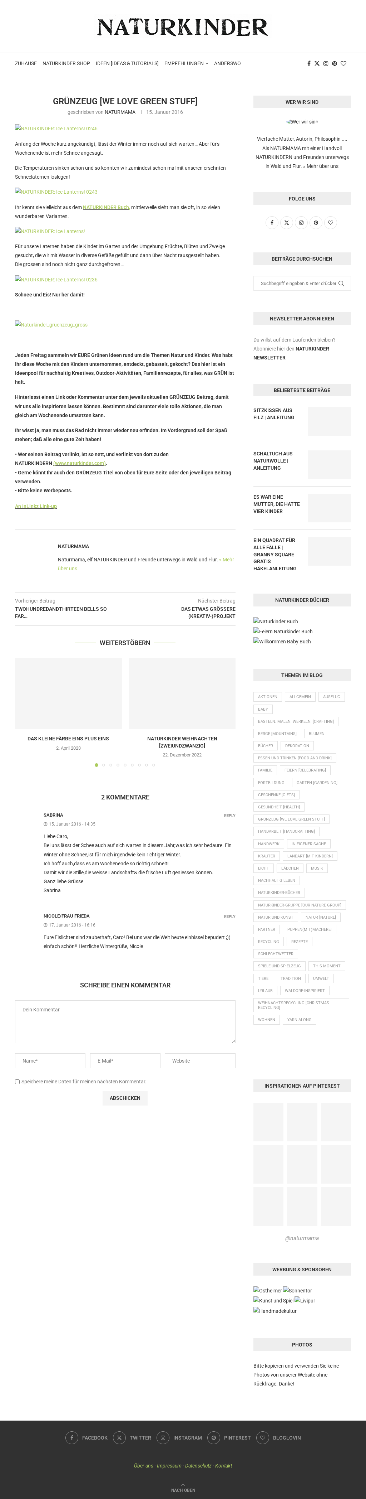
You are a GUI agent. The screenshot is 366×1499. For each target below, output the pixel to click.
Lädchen (290, 868)
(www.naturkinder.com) (79, 463)
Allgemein (300, 697)
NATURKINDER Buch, (106, 207)
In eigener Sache (309, 844)
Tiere (263, 978)
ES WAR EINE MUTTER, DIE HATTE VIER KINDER (276, 504)
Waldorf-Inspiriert (305, 990)
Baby (263, 709)
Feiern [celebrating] (305, 770)
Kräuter (266, 856)
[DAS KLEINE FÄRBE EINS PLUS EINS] (68, 693)
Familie (265, 770)
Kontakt (223, 1466)
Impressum (169, 1466)
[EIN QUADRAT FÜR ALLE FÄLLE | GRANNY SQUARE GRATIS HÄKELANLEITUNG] (329, 551)
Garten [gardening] (317, 782)
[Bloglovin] (343, 63)
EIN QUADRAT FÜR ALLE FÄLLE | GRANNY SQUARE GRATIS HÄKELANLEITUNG (275, 554)
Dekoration (297, 746)
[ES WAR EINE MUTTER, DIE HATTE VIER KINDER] (329, 508)
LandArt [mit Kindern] (310, 856)
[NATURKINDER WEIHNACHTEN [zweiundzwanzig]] (182, 693)
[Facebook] (309, 63)
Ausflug (331, 697)
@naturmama (302, 1238)
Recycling (268, 941)
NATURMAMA (120, 112)
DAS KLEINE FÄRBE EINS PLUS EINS (68, 738)
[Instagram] (325, 63)
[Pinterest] (334, 63)
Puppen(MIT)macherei (309, 929)
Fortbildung (271, 782)
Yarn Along (299, 1019)
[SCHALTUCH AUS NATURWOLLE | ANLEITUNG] (329, 464)
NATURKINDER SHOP (66, 63)
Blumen (317, 733)
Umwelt (321, 978)
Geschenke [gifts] (276, 795)
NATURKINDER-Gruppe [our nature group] (299, 905)
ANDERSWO (227, 63)
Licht (263, 868)
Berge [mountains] (277, 733)
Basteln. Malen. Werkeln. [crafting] (296, 721)
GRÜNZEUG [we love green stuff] (291, 819)
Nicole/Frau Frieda (67, 916)
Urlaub (265, 990)
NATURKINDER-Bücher (279, 892)
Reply (230, 816)
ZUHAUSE (26, 63)
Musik (317, 868)
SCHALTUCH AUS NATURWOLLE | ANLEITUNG (273, 460)
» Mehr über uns (320, 166)
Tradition (291, 978)
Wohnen (266, 1019)
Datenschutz (198, 1466)
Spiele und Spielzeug (279, 966)
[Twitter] (317, 63)
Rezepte (299, 941)
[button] (25, 712)
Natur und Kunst (275, 917)
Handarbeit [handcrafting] (286, 831)
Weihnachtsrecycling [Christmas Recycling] (293, 1005)
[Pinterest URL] (268, 1122)
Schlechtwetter (275, 954)
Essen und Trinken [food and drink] (295, 758)
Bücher (265, 746)
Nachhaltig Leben (276, 880)
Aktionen (267, 697)
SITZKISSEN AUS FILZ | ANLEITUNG (274, 413)
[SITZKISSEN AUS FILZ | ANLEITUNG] (329, 421)
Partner (266, 929)
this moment (327, 966)
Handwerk (269, 844)
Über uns (143, 1466)
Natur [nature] (321, 917)
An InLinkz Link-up (36, 506)
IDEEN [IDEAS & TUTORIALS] (127, 63)
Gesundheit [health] (279, 807)
